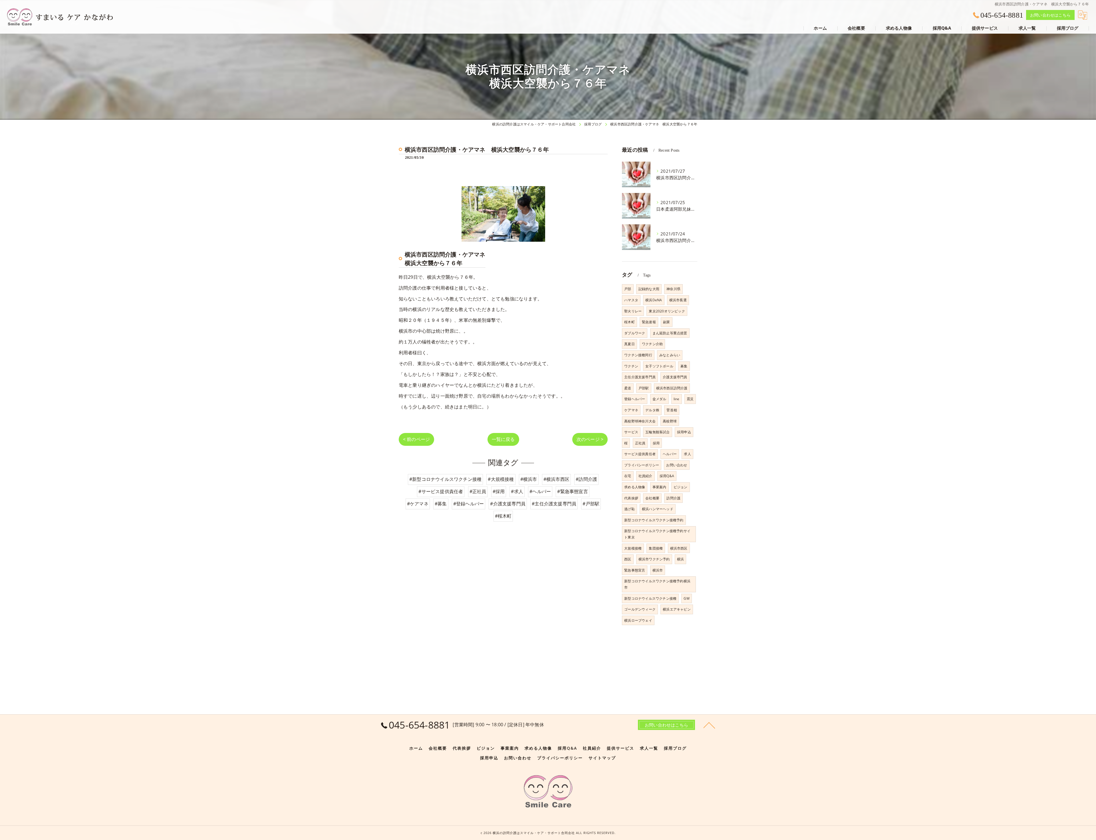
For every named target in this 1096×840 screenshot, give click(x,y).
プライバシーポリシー (641, 465)
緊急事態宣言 (634, 570)
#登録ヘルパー (468, 504)
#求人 (517, 491)
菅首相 (671, 410)
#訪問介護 (586, 479)
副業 (666, 322)
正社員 (640, 443)
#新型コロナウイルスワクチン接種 (445, 479)
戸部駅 (643, 388)
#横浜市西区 (556, 479)
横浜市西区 (679, 548)
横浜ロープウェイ (638, 620)
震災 (690, 398)
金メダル (659, 398)
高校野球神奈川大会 (640, 421)
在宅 (627, 475)
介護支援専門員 (675, 377)
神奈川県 (673, 288)
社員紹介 (645, 475)
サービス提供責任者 (640, 453)
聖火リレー (633, 311)
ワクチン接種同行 (638, 355)
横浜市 (657, 570)
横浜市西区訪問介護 (672, 388)
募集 (683, 366)
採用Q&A (667, 475)
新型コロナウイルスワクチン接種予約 (653, 520)
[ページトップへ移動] (709, 725)
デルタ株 (652, 410)
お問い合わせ (676, 465)
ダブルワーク (634, 333)
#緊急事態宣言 (572, 491)
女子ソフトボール (659, 366)
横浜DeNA (653, 300)
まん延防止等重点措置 (669, 333)
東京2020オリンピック (667, 311)
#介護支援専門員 (507, 504)
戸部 (627, 288)
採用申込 (684, 432)
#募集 (441, 504)
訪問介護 (673, 498)
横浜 (680, 559)
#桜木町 (503, 516)
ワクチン (631, 366)
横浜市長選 (678, 300)
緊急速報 (649, 322)
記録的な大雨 (648, 288)
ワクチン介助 (652, 343)
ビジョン (681, 487)
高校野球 (670, 421)
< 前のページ (416, 439)
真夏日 (629, 343)
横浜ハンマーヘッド (657, 509)
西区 (627, 559)
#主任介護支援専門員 (554, 504)
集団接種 (656, 548)
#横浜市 (528, 479)
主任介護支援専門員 (640, 377)
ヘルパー (670, 453)
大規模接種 (633, 548)
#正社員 (478, 491)
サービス (631, 432)
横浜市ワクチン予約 (654, 559)
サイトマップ (602, 757)
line (677, 398)
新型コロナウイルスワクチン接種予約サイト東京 (657, 534)
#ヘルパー (540, 491)
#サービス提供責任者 (440, 491)
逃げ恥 (629, 509)
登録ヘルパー (634, 398)
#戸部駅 (591, 504)
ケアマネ (631, 410)
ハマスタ (631, 300)
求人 (687, 453)
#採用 (499, 491)
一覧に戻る (503, 439)
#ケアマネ (417, 504)
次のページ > (590, 439)
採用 (656, 443)
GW (686, 598)
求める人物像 (634, 487)
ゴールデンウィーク (640, 609)
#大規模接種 (501, 479)
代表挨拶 (631, 498)
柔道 (627, 388)
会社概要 (652, 498)
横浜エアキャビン (677, 609)
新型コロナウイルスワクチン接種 (650, 598)
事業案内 (659, 487)
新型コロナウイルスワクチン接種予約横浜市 (657, 584)
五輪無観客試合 (657, 432)
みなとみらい (669, 355)
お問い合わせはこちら (1050, 15)
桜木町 (629, 322)
